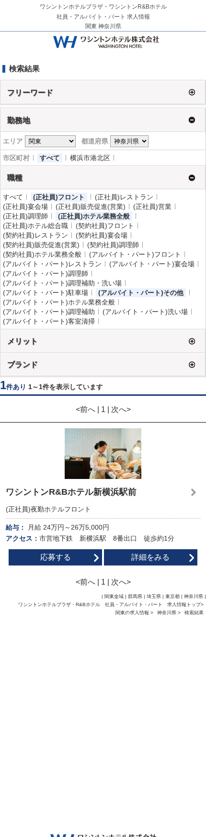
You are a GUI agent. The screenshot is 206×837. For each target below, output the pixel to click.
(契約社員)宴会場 (101, 235)
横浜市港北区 (90, 158)
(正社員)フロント (59, 197)
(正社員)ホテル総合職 (35, 225)
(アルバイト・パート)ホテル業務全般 (59, 302)
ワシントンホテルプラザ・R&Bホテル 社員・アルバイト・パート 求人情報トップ (109, 604)
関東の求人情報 (132, 612)
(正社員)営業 (152, 206)
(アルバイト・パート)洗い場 (145, 311)
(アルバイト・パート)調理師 (45, 273)
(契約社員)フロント (105, 225)
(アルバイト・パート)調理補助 (49, 311)
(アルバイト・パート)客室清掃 (49, 321)
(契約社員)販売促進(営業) (41, 245)
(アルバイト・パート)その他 (140, 292)
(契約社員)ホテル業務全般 (42, 254)
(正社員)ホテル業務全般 (94, 216)
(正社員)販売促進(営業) (91, 206)
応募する (55, 557)
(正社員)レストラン (124, 197)
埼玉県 (154, 596)
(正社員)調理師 (25, 216)
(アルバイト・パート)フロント (135, 254)
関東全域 (114, 596)
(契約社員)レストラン (35, 235)
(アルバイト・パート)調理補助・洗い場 (62, 283)
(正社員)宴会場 (25, 206)
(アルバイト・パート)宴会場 (152, 264)
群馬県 (135, 596)
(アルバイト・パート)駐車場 (45, 292)
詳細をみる (150, 557)
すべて (50, 158)
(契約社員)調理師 (113, 245)
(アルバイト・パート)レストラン (52, 264)
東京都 (172, 596)
